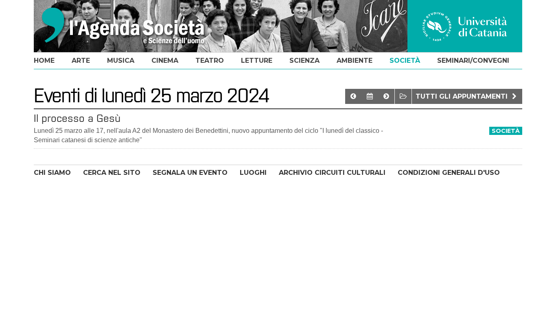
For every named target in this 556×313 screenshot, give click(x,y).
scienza (304, 60)
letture (256, 60)
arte (81, 60)
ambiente (354, 60)
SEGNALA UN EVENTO (190, 172)
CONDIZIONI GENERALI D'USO (449, 172)
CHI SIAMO (52, 172)
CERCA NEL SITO (111, 172)
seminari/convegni (473, 60)
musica (120, 60)
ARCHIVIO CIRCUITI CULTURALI (332, 172)
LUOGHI (253, 172)
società (405, 60)
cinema (164, 60)
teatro (209, 60)
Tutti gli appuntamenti (463, 96)
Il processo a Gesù (77, 118)
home (44, 60)
